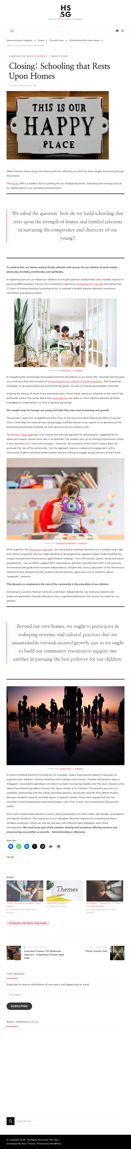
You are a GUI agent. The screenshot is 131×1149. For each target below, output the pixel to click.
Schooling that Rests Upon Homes (28, 56)
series (15, 183)
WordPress (55, 1143)
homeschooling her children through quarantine (75, 381)
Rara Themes (29, 1143)
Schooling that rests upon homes (28, 923)
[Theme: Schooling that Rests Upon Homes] (25, 891)
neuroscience (60, 398)
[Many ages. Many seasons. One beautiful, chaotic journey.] (105, 1089)
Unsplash (78, 370)
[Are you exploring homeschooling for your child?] (26, 1050)
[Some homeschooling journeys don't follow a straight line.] (105, 1050)
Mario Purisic (65, 768)
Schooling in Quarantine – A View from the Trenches (103, 905)
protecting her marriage (90, 284)
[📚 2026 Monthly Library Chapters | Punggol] (65, 1050)
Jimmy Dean (65, 370)
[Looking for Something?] (67, 1121)
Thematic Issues (59, 56)
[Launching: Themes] (64, 891)
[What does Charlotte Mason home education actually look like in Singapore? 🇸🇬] (65, 1089)
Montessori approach (41, 549)
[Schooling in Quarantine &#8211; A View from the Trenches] (104, 891)
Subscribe (19, 1006)
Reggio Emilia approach (25, 434)
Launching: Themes (56, 903)
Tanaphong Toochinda (65, 543)
